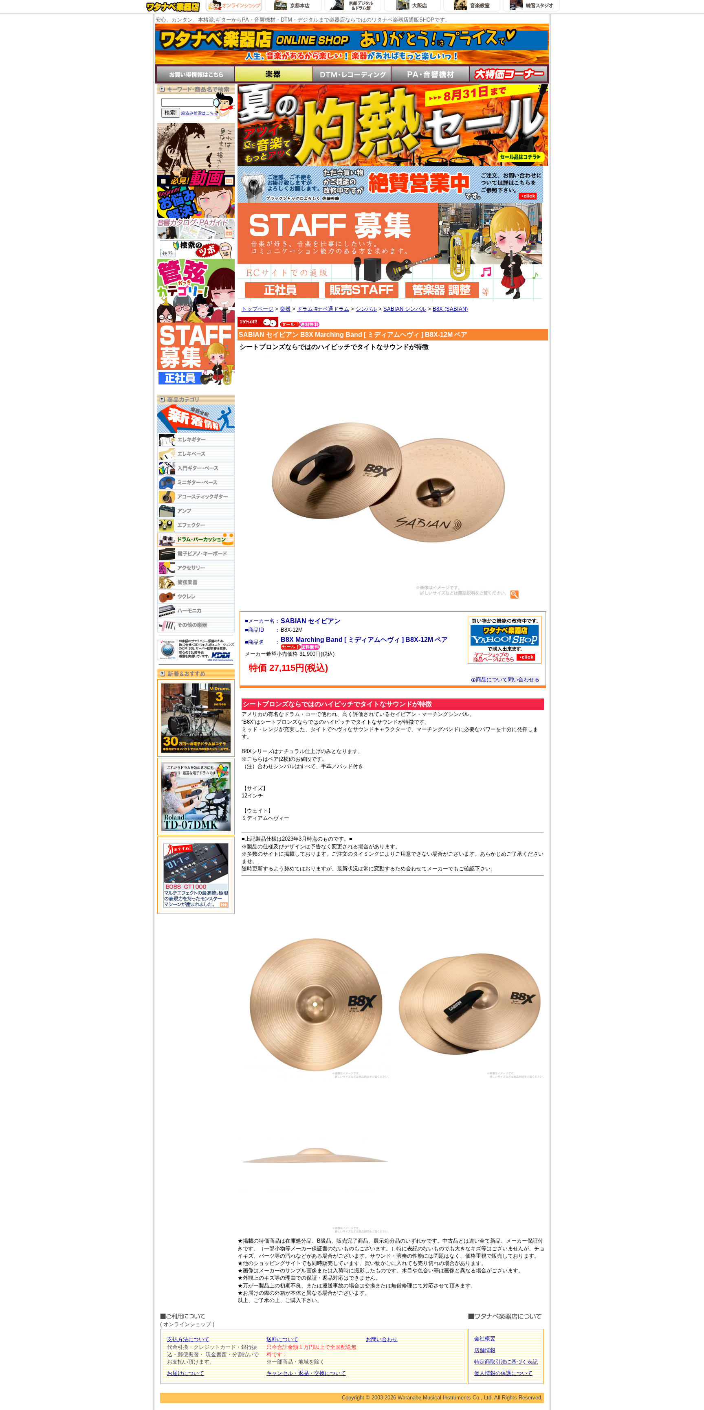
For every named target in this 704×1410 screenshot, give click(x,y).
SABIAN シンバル (404, 309)
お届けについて (185, 1373)
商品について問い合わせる (507, 679)
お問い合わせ (382, 1339)
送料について (282, 1339)
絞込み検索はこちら (199, 113)
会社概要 (484, 1338)
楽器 (285, 309)
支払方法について (188, 1339)
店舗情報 (484, 1350)
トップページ (257, 309)
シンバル (366, 309)
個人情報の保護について (503, 1373)
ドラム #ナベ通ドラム (323, 309)
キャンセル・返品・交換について (306, 1373)
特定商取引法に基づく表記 (506, 1362)
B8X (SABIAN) (450, 309)
